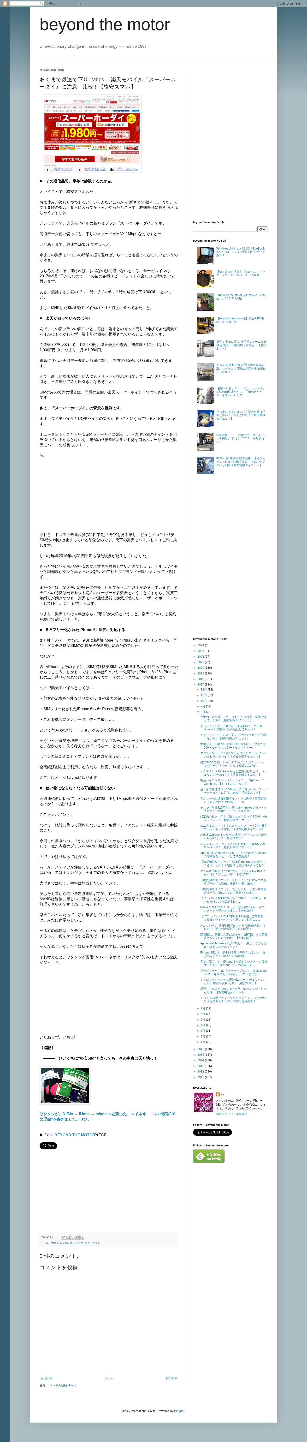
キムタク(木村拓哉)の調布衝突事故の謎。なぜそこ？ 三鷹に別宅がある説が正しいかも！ (241, 368)
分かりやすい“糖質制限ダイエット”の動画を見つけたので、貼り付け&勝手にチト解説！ (233, 927)
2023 (201, 651)
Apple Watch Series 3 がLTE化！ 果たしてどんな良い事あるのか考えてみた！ (233, 945)
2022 (201, 656)
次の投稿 (46, 1378)
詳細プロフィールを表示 (232, 1114)
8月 (203, 712)
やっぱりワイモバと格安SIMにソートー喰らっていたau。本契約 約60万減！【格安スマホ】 (233, 981)
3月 (203, 1030)
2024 (201, 645)
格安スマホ (76, 1242)
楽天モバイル (92, 1242)
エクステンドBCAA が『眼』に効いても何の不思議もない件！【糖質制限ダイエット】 (233, 736)
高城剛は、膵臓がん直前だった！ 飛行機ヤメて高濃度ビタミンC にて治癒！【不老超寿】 (233, 936)
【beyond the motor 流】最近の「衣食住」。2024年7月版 (241, 296)
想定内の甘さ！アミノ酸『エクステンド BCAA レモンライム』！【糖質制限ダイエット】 (233, 818)
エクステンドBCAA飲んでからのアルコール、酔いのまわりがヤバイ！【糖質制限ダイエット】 (233, 754)
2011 (201, 1077)
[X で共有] (72, 1237)
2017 (201, 684)
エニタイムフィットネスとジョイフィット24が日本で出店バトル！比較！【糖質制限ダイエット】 (233, 827)
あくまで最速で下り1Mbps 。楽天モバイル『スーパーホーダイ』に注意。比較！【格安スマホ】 (233, 791)
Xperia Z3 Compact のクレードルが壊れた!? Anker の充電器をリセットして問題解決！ (233, 854)
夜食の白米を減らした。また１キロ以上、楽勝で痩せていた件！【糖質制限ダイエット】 (233, 718)
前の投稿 (171, 1378)
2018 (201, 679)
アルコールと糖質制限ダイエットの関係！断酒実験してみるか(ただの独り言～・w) (233, 800)
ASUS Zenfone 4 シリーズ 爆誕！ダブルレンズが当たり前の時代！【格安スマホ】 (233, 836)
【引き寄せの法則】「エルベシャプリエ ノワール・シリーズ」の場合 (240, 273)
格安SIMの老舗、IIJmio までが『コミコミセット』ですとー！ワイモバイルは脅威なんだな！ (233, 764)
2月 (203, 1036)
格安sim (64, 1242)
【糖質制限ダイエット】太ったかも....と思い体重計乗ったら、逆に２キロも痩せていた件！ (233, 891)
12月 (204, 689)
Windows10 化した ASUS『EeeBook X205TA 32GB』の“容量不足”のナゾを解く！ (240, 252)
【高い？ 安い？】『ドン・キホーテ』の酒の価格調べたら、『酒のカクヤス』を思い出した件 (241, 392)
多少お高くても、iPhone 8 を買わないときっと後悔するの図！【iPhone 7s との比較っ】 (233, 963)
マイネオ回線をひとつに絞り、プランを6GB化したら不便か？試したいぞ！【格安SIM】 (233, 872)
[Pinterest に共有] (81, 1237)
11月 (204, 695)
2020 (201, 667)
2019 (201, 673)
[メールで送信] (63, 1237)
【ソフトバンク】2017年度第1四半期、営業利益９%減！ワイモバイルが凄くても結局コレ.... (231, 918)
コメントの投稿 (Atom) (61, 1385)
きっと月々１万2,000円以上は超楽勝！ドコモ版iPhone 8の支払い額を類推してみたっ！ (231, 727)
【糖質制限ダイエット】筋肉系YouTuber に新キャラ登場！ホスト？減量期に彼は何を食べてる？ (233, 863)
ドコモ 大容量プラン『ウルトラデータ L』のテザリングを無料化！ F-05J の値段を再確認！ (233, 999)
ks (222, 1094)
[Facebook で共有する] (77, 1237)
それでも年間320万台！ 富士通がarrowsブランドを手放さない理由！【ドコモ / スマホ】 (233, 809)
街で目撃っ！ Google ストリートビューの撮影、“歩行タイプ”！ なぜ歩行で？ (241, 438)
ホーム (109, 1378)
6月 (203, 1014)
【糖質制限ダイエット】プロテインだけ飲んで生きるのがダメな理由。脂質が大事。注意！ (233, 881)
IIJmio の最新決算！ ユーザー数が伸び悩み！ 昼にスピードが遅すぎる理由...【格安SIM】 (232, 909)
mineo (54, 1242)
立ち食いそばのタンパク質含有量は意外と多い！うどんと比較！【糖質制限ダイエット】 (240, 415)
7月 (203, 1008)
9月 (203, 706)
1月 (203, 1042)
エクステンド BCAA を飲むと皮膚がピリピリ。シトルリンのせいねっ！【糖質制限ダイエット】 (233, 773)
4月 (203, 1025)
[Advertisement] (80, 491)
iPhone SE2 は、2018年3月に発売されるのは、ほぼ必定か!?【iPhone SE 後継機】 (232, 954)
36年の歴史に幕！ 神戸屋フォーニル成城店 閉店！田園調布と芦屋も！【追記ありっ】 (241, 345)
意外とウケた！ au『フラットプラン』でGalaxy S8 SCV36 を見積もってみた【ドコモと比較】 (233, 972)
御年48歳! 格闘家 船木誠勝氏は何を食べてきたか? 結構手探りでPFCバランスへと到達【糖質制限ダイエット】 (240, 462)
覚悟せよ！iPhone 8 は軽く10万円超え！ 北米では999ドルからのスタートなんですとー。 (233, 745)
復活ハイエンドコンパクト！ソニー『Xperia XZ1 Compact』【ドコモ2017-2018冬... (232, 782)
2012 (201, 1071)
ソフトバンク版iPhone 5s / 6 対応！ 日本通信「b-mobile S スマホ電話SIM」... (233, 899)
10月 (204, 701)
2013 (201, 1066)
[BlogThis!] (68, 1237)
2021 (201, 662)
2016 (201, 1049)
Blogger (179, 1411)
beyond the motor (105, 24)
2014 (201, 1060)
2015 (201, 1054)
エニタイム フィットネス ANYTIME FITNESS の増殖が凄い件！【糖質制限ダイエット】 (232, 845)
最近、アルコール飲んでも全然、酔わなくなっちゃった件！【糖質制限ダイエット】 (233, 990)
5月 (203, 1019)
